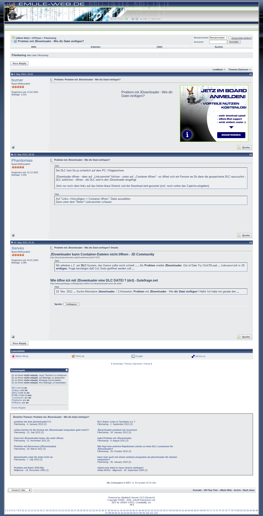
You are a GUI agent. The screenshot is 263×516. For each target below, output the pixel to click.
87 (106, 513)
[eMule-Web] (22, 38)
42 (121, 510)
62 (183, 510)
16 (41, 510)
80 (238, 510)
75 (223, 510)
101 (151, 513)
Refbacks (16, 402)
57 (167, 510)
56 (164, 510)
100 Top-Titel (211, 490)
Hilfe (33, 47)
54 (158, 510)
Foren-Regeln (18, 407)
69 (204, 510)
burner (17, 80)
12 (29, 510)
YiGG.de (80, 356)
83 (247, 510)
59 (173, 510)
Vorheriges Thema (122, 363)
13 (32, 510)
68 (201, 510)
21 (56, 510)
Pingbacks (17, 400)
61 (180, 510)
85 (254, 510)
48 (139, 510)
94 (128, 513)
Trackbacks (18, 397)
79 (235, 510)
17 (44, 510)
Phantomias (22, 160)
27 (75, 510)
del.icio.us (200, 356)
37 (106, 510)
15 (38, 510)
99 (143, 513)
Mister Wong (22, 356)
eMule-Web (226, 490)
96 (134, 513)
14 (35, 510)
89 (113, 513)
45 (130, 510)
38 (109, 510)
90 (116, 513)
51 (149, 510)
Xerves (18, 248)
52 (152, 510)
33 (93, 510)
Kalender (95, 47)
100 (147, 513)
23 (62, 510)
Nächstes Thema (141, 363)
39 (112, 510)
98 (140, 513)
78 (232, 510)
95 (131, 513)
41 (118, 510)
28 (78, 510)
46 (133, 510)
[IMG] (14, 392)
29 (81, 510)
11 (26, 510)
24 (66, 510)
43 (124, 510)
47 (136, 510)
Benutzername (201, 37)
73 (217, 510)
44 (127, 510)
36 (103, 510)
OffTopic (37, 38)
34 (96, 510)
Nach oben (249, 490)
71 (210, 510)
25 (69, 510)
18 (47, 510)
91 (119, 513)
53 (155, 510)
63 (186, 510)
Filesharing (50, 38)
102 (156, 513)
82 (244, 510)
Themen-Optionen (238, 69)
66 (195, 510)
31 (87, 510)
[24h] (159, 47)
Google (139, 356)
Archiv (237, 490)
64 (189, 510)
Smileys (16, 390)
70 (207, 510)
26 (72, 510)
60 (176, 510)
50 (146, 510)
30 (84, 510)
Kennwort (198, 42)
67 (198, 510)
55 (161, 510)
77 (229, 510)
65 (192, 510)
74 (220, 510)
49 (143, 510)
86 (257, 510)
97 (137, 513)
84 (250, 510)
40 (115, 510)
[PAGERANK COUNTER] (132, 505)
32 (90, 510)
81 (241, 510)
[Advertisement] (84, 113)
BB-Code (16, 388)
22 (59, 510)
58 (170, 510)
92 (122, 513)
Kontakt (197, 490)
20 (53, 510)
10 (23, 510)
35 (99, 510)
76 (226, 510)
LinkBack (218, 69)
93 (125, 513)
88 (109, 513)
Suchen (219, 47)
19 (50, 510)
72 (213, 510)
